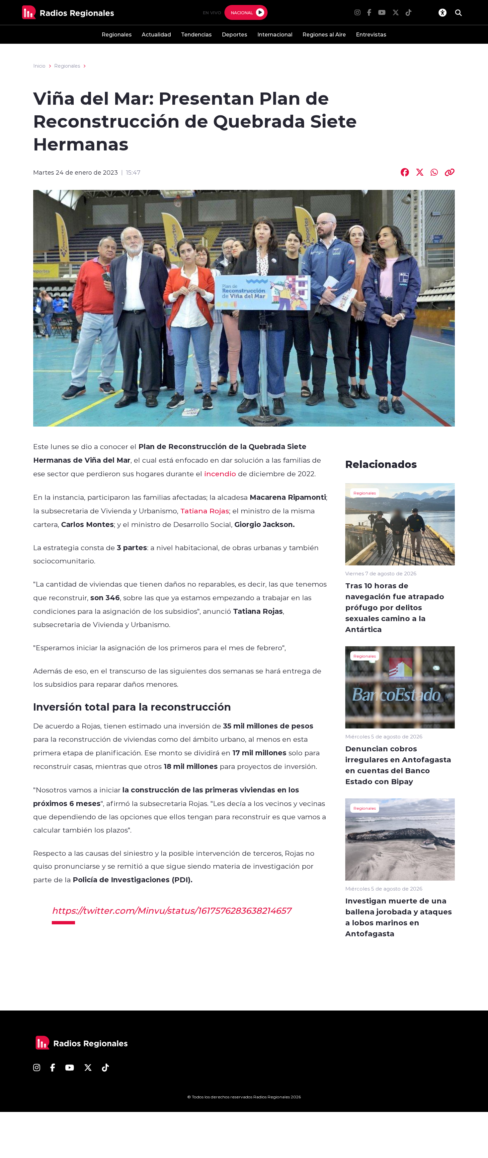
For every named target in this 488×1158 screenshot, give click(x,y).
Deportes (234, 34)
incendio (220, 473)
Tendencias (196, 34)
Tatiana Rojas (204, 510)
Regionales (117, 34)
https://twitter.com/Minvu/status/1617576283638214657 (171, 910)
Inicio (39, 66)
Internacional (274, 34)
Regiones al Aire (324, 34)
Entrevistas (371, 34)
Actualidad (156, 34)
